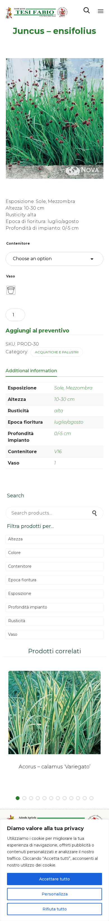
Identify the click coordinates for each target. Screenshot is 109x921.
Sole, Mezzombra (73, 388)
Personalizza (55, 894)
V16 (58, 451)
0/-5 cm (62, 433)
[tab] (34, 371)
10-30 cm (64, 399)
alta (58, 410)
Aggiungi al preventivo (37, 330)
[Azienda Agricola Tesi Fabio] (37, 10)
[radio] (11, 290)
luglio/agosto (68, 422)
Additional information (31, 370)
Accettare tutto (54, 879)
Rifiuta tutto (54, 909)
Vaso (10, 276)
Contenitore (18, 243)
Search (95, 513)
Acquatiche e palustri (57, 352)
